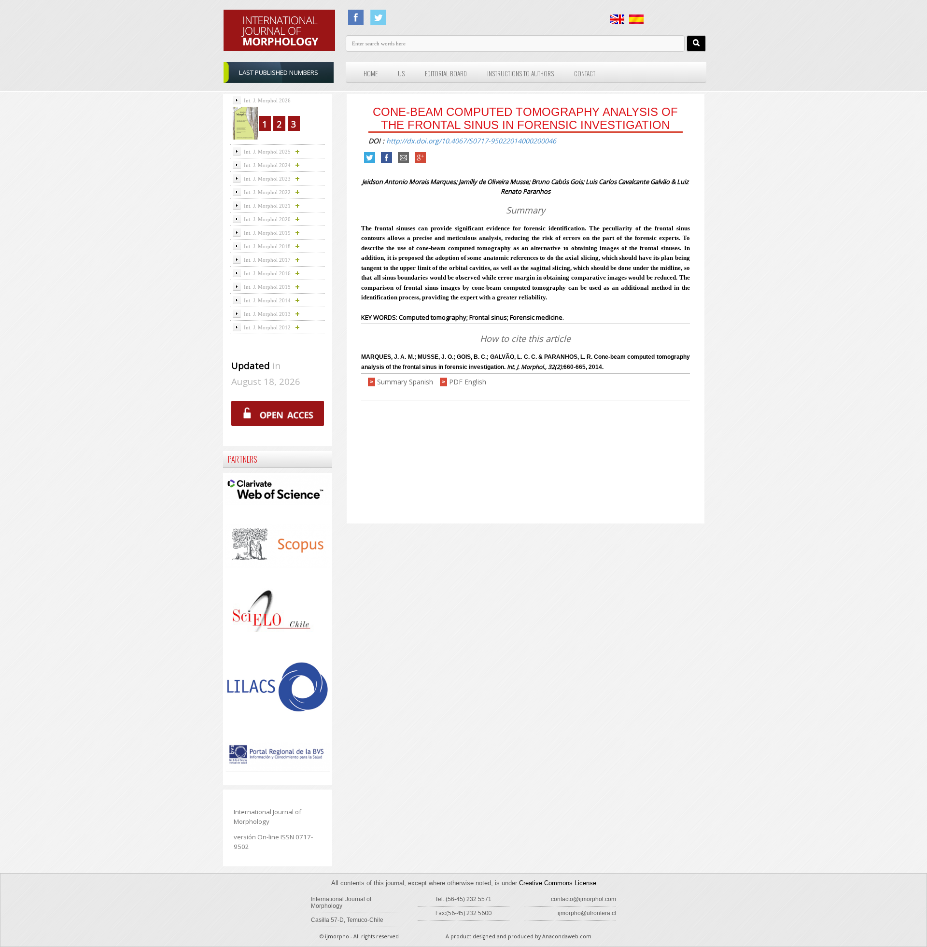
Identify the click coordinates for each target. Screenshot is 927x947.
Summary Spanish (405, 381)
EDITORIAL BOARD (446, 73)
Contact (584, 73)
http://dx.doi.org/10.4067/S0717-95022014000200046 (471, 140)
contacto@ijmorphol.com (583, 899)
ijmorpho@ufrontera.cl (587, 913)
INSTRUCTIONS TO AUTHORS (520, 73)
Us (401, 73)
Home (371, 73)
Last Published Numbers (278, 72)
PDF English (467, 381)
